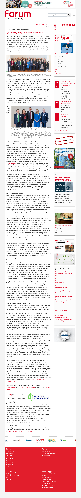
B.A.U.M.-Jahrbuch (47, 477)
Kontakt (8, 466)
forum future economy (48, 485)
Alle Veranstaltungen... (61, 130)
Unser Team (9, 479)
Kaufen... (57, 72)
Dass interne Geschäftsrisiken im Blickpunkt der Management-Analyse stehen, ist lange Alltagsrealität (64, 299)
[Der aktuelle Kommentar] (64, 140)
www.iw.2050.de (11, 387)
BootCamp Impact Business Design (66, 103)
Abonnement (10, 451)
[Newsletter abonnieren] (55, 29)
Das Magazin (9, 474)
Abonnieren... (59, 74)
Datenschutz (9, 463)
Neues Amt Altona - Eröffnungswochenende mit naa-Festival (68, 83)
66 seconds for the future (49, 474)
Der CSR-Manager (47, 479)
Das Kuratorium (46, 451)
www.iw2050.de (11, 163)
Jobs (7, 477)
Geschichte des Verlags (12, 475)
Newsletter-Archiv (11, 457)
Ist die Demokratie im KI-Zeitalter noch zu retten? (62, 311)
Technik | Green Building (43, 24)
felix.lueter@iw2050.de (15, 432)
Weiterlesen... (59, 70)
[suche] (69, 15)
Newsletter (9, 455)
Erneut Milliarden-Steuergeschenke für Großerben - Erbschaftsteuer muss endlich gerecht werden (64, 318)
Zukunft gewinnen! (47, 487)
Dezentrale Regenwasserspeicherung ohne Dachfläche (62, 280)
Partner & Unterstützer (48, 453)
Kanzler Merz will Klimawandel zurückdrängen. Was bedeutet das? (64, 273)
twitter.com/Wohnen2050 (27, 387)
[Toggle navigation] (74, 15)
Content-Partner (47, 455)
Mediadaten (9, 453)
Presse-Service (10, 461)
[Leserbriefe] (55, 25)
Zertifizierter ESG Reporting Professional (65, 116)
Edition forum (46, 483)
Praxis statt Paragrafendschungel (61, 287)
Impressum (9, 464)
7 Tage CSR (45, 475)
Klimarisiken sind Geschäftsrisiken (60, 306)
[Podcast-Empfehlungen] (55, 27)
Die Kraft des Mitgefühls (49, 481)
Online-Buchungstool (12, 459)
